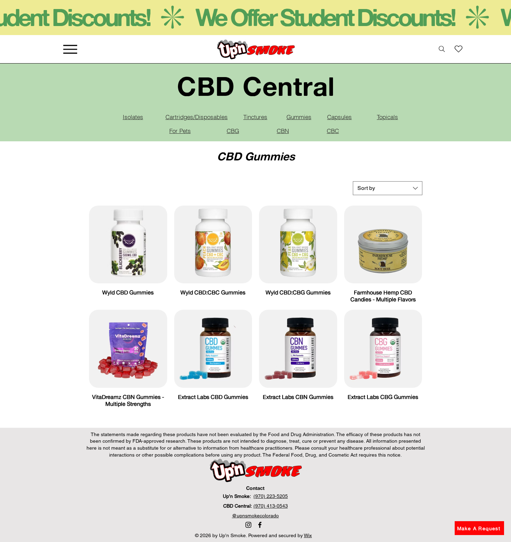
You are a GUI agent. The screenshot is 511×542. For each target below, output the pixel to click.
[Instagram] (248, 525)
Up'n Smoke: (238, 496)
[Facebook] (260, 525)
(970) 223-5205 (270, 496)
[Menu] (70, 49)
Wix (308, 535)
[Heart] (458, 49)
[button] (479, 528)
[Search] (441, 49)
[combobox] (387, 188)
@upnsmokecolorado (255, 515)
